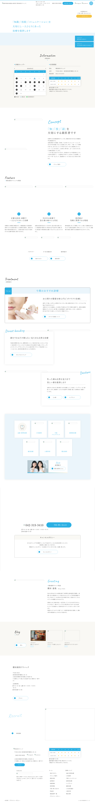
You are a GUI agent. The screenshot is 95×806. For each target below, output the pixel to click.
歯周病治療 (69, 781)
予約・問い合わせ (68, 3)
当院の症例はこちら (58, 468)
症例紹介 (52, 781)
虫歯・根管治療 (70, 773)
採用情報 (18, 733)
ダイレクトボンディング (21, 355)
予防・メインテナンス (71, 778)
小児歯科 (68, 776)
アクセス (20, 698)
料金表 (52, 791)
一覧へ (21, 645)
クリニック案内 (57, 164)
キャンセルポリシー (47, 552)
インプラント (72, 397)
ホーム (50, 770)
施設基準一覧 (53, 794)
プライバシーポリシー (55, 796)
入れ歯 (54, 397)
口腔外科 (68, 791)
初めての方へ (38, 258)
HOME (6, 800)
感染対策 (57, 258)
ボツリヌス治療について (54, 316)
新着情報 (52, 783)
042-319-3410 (56, 3)
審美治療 (68, 786)
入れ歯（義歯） (70, 788)
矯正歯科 (68, 794)
